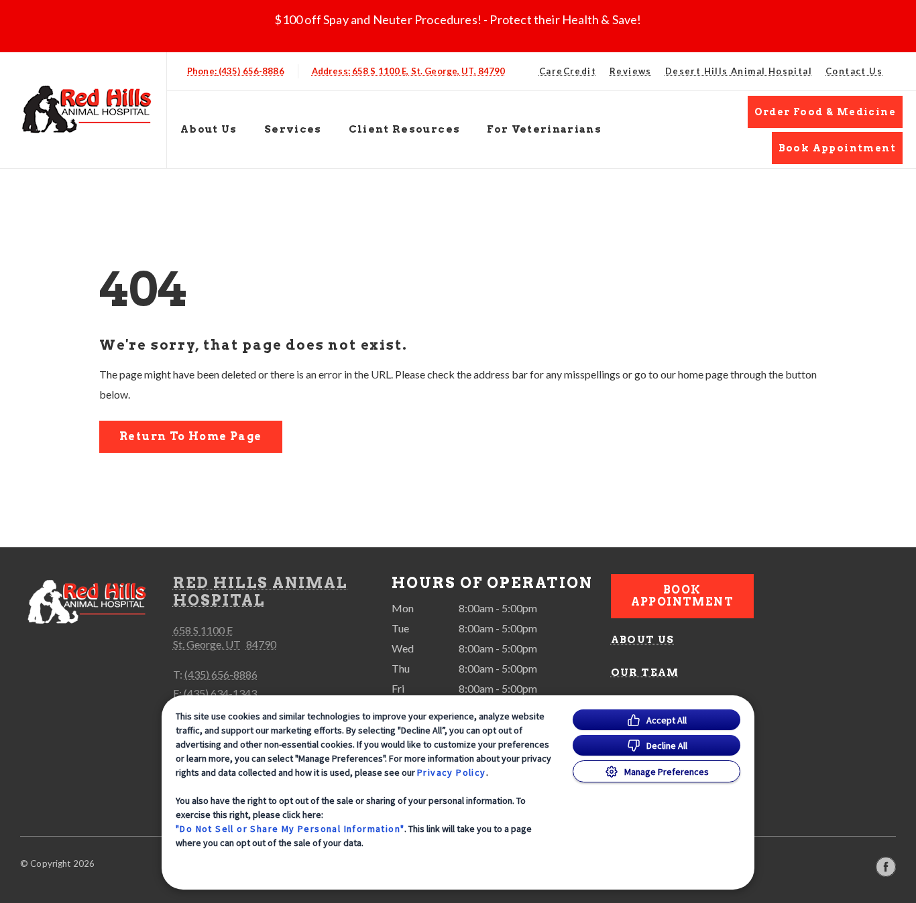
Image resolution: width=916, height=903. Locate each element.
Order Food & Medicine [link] (825, 112)
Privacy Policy (451, 772)
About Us (208, 129)
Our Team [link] (645, 673)
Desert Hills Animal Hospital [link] (738, 71)
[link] (86, 107)
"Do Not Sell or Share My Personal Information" (290, 829)
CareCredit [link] (567, 71)
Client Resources (405, 129)
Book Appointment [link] (837, 148)
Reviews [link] (631, 71)
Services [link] (293, 129)
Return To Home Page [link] (190, 436)
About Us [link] (643, 640)
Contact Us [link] (853, 71)
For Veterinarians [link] (544, 129)
